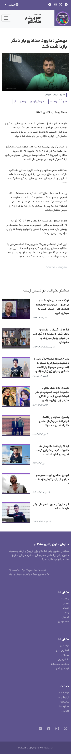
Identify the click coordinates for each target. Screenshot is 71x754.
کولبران (65, 617)
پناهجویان (63, 621)
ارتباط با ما (63, 697)
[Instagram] (56, 729)
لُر (15, 101)
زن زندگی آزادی (37, 101)
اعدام (66, 603)
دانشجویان (63, 659)
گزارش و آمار (62, 668)
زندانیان (65, 598)
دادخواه (65, 711)
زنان (67, 612)
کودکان (65, 655)
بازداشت (54, 101)
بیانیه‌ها (64, 702)
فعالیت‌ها (64, 706)
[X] (64, 729)
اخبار (65, 101)
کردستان (64, 645)
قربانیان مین (62, 650)
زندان (23, 101)
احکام (66, 608)
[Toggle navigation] (6, 18)
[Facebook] (48, 729)
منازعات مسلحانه (60, 664)
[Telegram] (39, 729)
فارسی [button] (11, 5)
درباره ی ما (63, 692)
